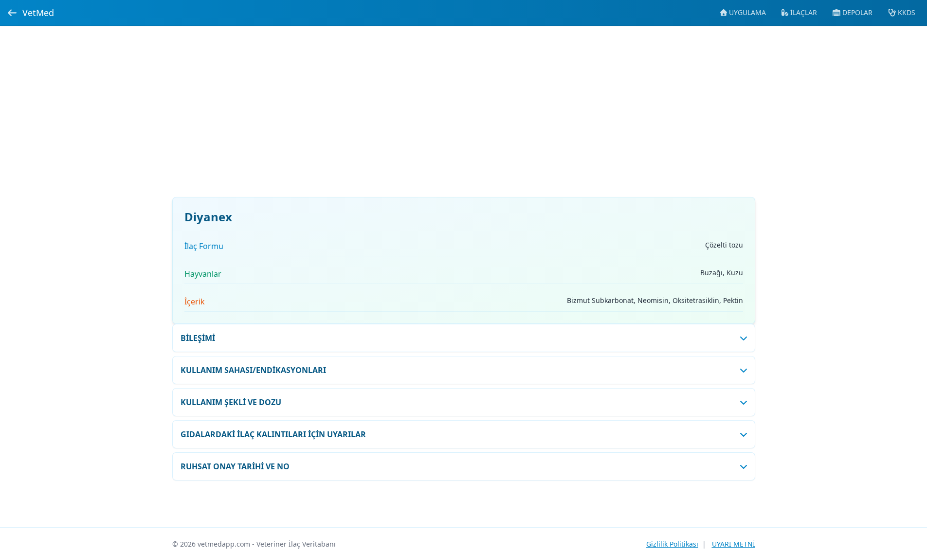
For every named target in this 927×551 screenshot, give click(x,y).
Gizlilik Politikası (672, 544)
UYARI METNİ (733, 544)
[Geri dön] (12, 12)
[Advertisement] (463, 117)
